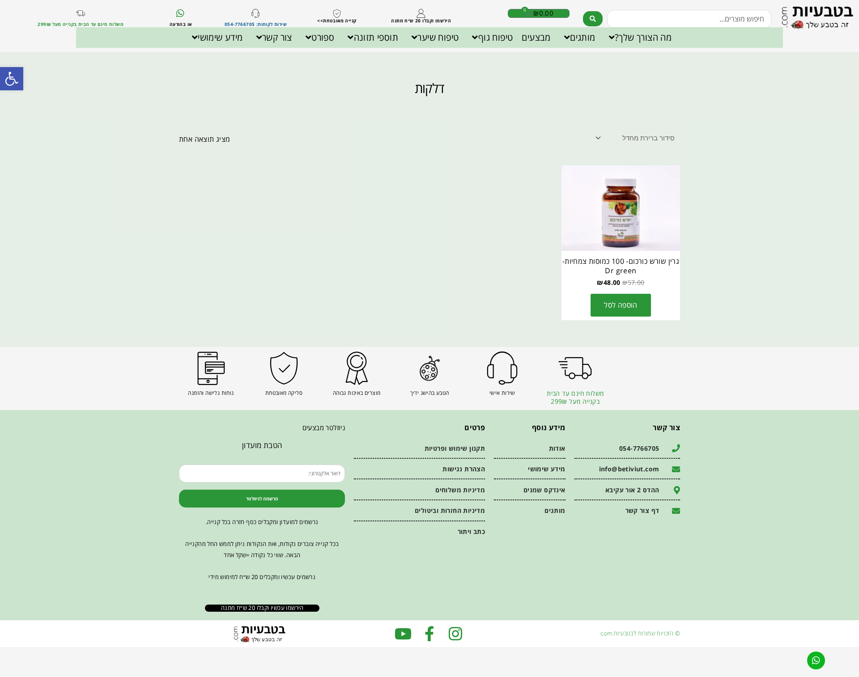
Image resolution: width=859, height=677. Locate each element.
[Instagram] (455, 633)
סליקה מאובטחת (283, 393)
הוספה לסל (621, 305)
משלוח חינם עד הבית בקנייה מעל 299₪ (575, 397)
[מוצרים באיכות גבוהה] (357, 368)
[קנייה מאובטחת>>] (336, 13)
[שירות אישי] (502, 368)
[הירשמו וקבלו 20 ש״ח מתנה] (421, 13)
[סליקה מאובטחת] (284, 368)
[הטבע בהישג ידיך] (430, 368)
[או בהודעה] (180, 13)
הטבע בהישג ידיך (429, 393)
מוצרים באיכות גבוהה (357, 393)
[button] (11, 78)
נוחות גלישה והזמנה (211, 393)
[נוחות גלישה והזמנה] (211, 368)
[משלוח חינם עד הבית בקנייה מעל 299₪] (80, 13)
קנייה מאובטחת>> (336, 20)
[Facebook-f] (429, 633)
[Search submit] (593, 18)
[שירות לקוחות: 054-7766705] (255, 13)
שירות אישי (502, 393)
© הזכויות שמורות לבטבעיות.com (640, 633)
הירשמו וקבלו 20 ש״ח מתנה (421, 20)
